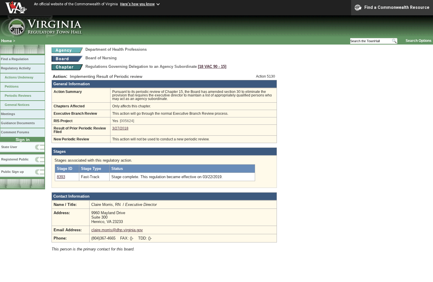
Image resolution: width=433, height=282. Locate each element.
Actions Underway (19, 77)
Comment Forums (15, 132)
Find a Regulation (15, 59)
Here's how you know (137, 4)
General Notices (17, 104)
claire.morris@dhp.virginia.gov (117, 230)
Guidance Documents (18, 123)
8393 (61, 177)
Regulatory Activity (16, 68)
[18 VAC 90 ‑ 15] (212, 66)
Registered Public (15, 159)
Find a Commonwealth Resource (396, 7)
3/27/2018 (120, 128)
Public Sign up (12, 171)
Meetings (8, 114)
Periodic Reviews (18, 95)
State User (9, 147)
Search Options (419, 40)
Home (6, 41)
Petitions (12, 86)
